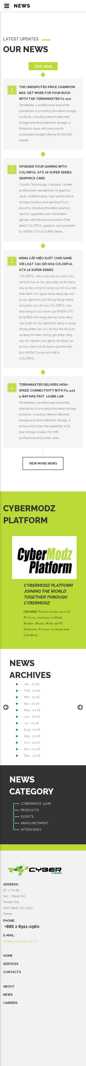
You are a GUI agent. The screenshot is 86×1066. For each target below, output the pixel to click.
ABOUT (9, 986)
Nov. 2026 (32, 749)
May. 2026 (32, 710)
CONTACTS (12, 972)
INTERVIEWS (31, 829)
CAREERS (10, 1003)
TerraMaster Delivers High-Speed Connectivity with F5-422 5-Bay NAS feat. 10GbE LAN (47, 390)
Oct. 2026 (32, 742)
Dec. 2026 (32, 755)
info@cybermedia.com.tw (20, 941)
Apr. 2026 (32, 703)
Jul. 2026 (31, 723)
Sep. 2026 (32, 736)
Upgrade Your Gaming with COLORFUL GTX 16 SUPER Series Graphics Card (45, 172)
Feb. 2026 (32, 690)
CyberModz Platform (48, 585)
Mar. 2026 (32, 697)
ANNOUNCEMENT (35, 823)
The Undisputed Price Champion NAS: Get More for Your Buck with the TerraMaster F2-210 (47, 93)
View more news (43, 463)
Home (8, 956)
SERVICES (10, 964)
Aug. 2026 (32, 729)
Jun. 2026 (32, 716)
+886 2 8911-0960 (21, 926)
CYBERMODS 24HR (36, 803)
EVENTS (27, 816)
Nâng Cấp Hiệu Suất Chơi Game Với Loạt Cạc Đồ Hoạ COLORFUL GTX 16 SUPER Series (46, 264)
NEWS (8, 995)
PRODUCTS (30, 810)
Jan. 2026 (32, 684)
